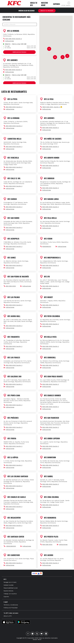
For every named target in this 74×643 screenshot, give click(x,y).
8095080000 (46, 246)
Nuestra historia (8, 591)
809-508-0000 (11, 286)
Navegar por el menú (10, 582)
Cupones (6, 596)
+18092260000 (11, 546)
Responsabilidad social (11, 588)
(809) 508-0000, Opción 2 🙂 (52, 107)
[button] (19, 39)
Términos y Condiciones (11, 605)
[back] (68, 2)
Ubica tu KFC (8, 616)
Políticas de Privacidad (10, 607)
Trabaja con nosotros (10, 593)
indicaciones (9, 41)
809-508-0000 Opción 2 (13, 39)
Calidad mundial (8, 585)
